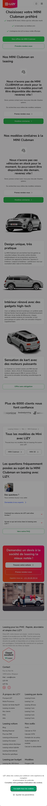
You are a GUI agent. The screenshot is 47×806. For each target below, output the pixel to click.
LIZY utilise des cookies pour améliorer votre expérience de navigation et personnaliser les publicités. (23, 779)
